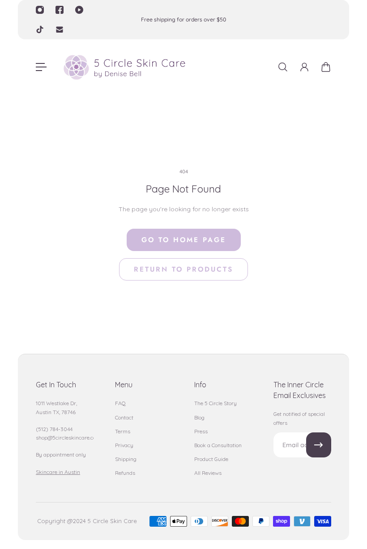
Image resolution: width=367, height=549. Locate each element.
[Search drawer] (283, 67)
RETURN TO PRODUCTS (183, 269)
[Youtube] (79, 10)
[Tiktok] (40, 29)
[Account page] (304, 67)
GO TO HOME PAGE (183, 240)
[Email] (59, 29)
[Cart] (326, 67)
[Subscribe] (318, 444)
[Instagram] (40, 10)
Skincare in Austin (58, 472)
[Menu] (41, 67)
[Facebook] (59, 10)
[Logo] (124, 67)
